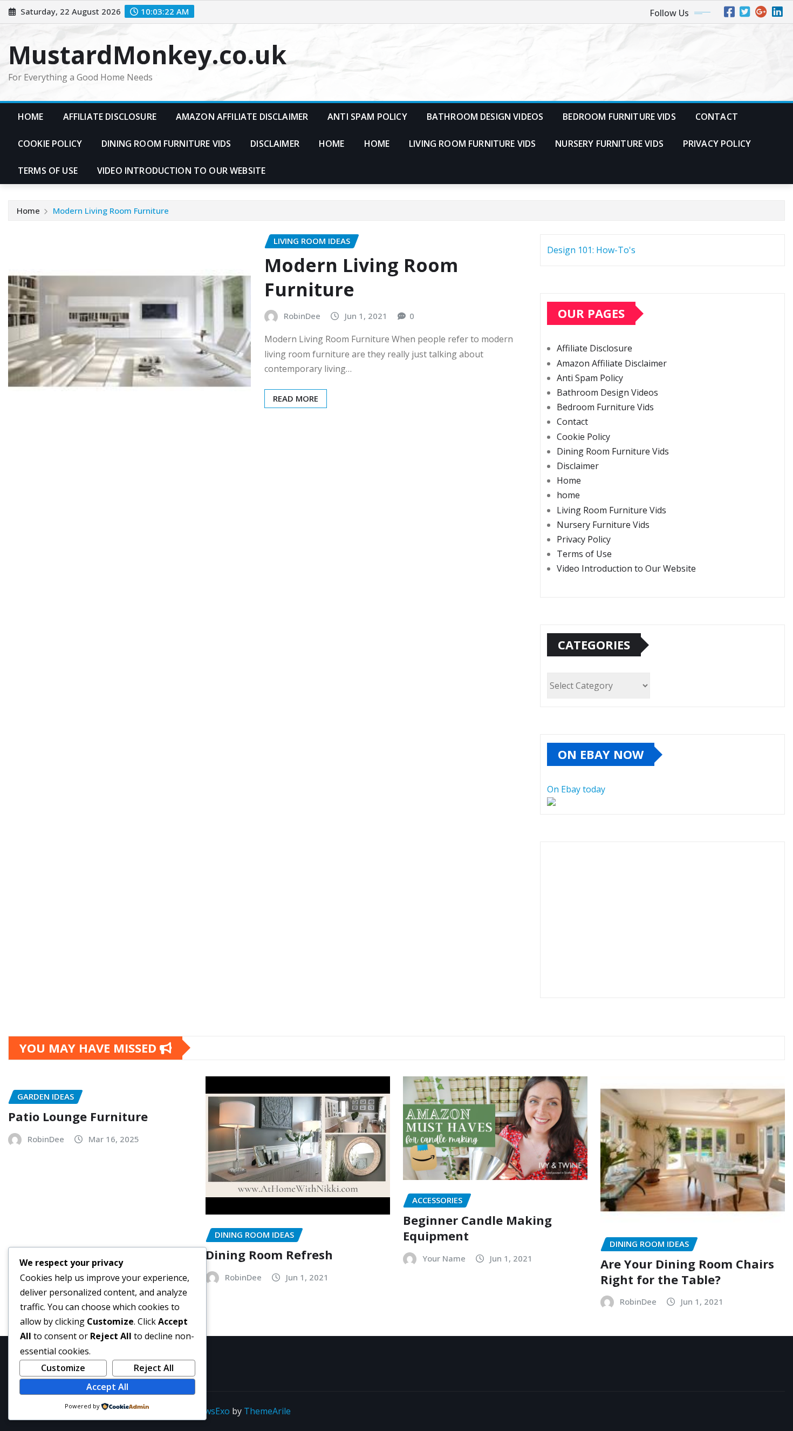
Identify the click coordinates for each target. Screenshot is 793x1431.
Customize (63, 1368)
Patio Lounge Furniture (78, 1116)
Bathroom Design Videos (485, 117)
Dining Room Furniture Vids (166, 144)
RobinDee (302, 315)
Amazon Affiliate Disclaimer (242, 117)
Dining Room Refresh (269, 1254)
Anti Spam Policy (367, 117)
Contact (716, 117)
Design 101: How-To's (591, 250)
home (377, 144)
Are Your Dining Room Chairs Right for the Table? (687, 1271)
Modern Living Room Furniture (111, 210)
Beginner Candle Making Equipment (477, 1228)
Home (31, 117)
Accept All (107, 1387)
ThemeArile (267, 1411)
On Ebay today (576, 789)
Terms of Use (48, 171)
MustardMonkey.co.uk (147, 54)
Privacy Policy (717, 144)
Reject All (154, 1368)
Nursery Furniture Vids (609, 144)
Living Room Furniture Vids (472, 144)
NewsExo (211, 1411)
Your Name (444, 1258)
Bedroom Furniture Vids (619, 117)
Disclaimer (274, 144)
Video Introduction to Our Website (181, 171)
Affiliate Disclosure (109, 117)
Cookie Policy (50, 144)
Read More (295, 398)
